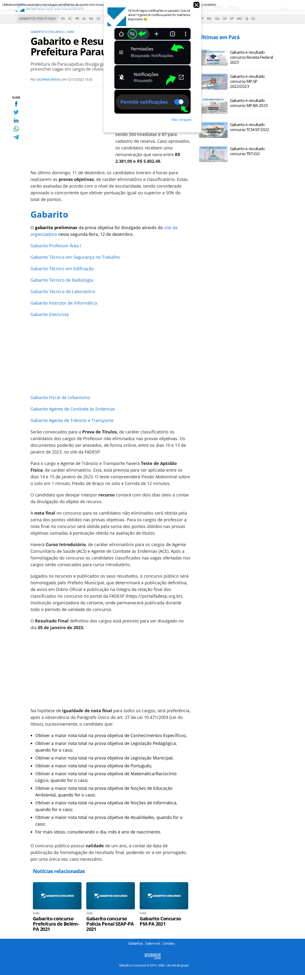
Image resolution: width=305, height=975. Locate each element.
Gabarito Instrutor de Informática (63, 303)
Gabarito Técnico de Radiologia (61, 280)
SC (70, 18)
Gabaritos (135, 943)
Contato (232, 7)
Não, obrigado (182, 119)
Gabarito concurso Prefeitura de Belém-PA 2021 (56, 924)
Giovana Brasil (48, 79)
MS (209, 18)
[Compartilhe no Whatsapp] (16, 129)
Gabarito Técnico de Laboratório (62, 291)
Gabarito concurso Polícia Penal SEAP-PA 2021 (110, 924)
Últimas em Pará (219, 37)
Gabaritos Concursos (47, 32)
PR (77, 18)
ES (253, 18)
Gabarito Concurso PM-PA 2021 (160, 921)
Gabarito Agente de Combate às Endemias (72, 409)
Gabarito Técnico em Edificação (62, 268)
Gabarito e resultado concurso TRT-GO (247, 151)
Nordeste (202, 7)
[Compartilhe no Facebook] (16, 104)
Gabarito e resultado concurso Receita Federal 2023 (251, 57)
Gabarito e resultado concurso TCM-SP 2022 (249, 127)
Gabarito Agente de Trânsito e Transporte (71, 420)
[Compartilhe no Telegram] (16, 137)
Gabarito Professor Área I (55, 245)
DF (225, 18)
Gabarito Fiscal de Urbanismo (60, 397)
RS (63, 18)
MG (239, 18)
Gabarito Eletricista (49, 314)
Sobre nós (152, 943)
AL (84, 18)
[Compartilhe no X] (16, 112)
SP (232, 18)
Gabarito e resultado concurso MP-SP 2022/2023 (247, 81)
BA (91, 18)
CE (98, 18)
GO (217, 18)
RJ (246, 18)
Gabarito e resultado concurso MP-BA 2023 (249, 103)
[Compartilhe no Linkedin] (16, 120)
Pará (70, 32)
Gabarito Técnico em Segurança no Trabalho (75, 257)
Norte (217, 7)
